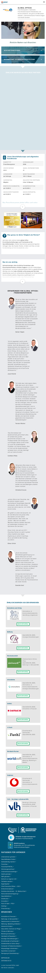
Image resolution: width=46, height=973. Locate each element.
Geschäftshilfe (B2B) (12, 50)
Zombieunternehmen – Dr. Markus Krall (13, 891)
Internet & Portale (6, 926)
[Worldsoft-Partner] (14, 763)
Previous (3, 220)
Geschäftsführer (6, 896)
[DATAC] (14, 715)
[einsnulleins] (14, 691)
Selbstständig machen (8, 862)
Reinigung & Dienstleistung (9, 953)
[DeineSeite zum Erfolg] (14, 619)
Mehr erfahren (23, 624)
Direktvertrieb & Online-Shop (10, 943)
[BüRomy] (14, 643)
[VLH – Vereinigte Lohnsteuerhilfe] (14, 810)
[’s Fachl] (14, 739)
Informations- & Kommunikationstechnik (19, 59)
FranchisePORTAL (7, 866)
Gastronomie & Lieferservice (10, 921)
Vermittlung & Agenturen (30, 615)
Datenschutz (6, 960)
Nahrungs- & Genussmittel (30, 665)
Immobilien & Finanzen (29, 709)
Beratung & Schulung (29, 802)
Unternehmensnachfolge (9, 871)
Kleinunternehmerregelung (9, 894)
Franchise (4, 864)
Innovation (4, 901)
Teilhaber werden (6, 881)
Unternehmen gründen (8, 857)
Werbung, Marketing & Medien (10, 924)
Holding (3, 906)
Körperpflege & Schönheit (9, 948)
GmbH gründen (6, 874)
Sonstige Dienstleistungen (30, 637)
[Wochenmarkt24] (14, 667)
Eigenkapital (5, 884)
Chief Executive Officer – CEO (10, 886)
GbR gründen (5, 876)
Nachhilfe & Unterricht (8, 951)
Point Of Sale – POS (7, 903)
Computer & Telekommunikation (11, 946)
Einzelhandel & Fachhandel (27, 731)
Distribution (4, 898)
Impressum (5, 958)
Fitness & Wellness (7, 931)
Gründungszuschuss (7, 869)
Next (43, 220)
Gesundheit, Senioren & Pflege (11, 929)
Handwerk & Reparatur (8, 936)
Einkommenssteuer (7, 889)
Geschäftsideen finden (8, 859)
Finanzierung (5, 908)
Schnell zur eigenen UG (8, 879)
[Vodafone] (14, 787)
